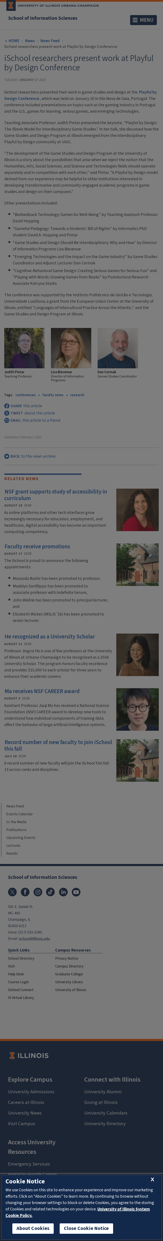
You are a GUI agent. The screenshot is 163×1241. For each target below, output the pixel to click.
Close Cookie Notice (86, 1228)
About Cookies (33, 1228)
